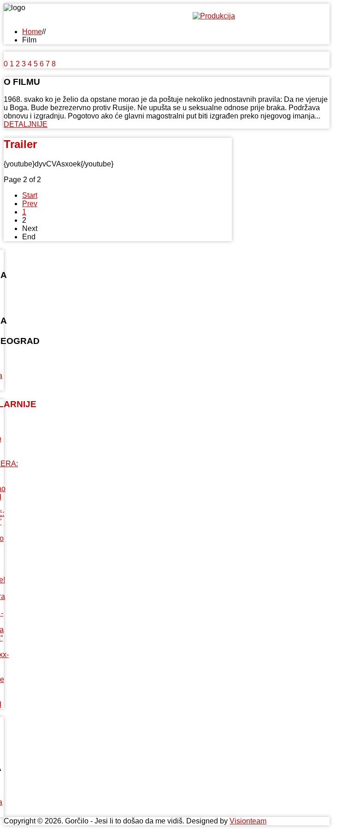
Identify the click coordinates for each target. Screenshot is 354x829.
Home (32, 32)
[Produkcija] (214, 16)
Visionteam (248, 821)
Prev (29, 203)
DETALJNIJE (25, 124)
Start (29, 195)
